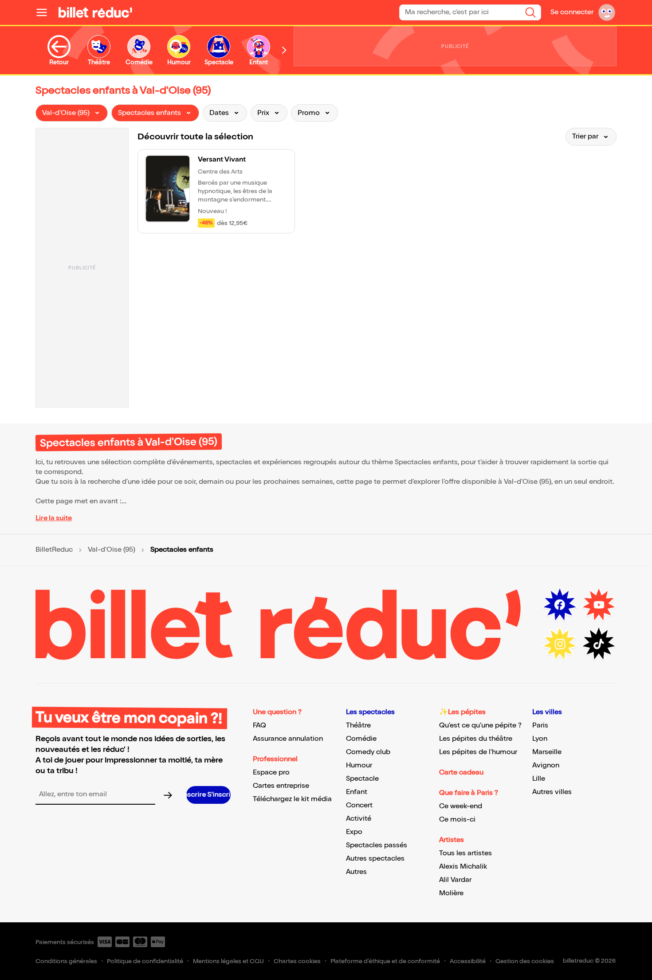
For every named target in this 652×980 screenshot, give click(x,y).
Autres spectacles (375, 858)
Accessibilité (468, 961)
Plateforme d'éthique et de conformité (385, 961)
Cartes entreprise (281, 786)
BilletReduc (54, 549)
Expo (354, 832)
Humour (359, 765)
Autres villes (552, 792)
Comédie (361, 739)
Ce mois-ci (457, 819)
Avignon (545, 765)
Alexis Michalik (463, 866)
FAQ (259, 725)
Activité (358, 818)
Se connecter (571, 12)
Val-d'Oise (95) (111, 549)
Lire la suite (53, 518)
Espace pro (271, 772)
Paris (540, 725)
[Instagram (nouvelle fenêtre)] (559, 644)
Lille (538, 779)
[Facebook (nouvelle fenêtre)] (559, 605)
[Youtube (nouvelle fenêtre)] (599, 605)
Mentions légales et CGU (228, 961)
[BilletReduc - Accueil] (95, 12)
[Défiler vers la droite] (284, 50)
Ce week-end (460, 806)
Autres (356, 872)
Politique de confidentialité (145, 961)
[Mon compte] (607, 12)
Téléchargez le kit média (292, 799)
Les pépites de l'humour (478, 752)
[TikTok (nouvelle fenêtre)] (599, 644)
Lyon (539, 739)
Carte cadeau (461, 772)
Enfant (356, 792)
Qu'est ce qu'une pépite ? (480, 725)
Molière (451, 893)
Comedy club (368, 752)
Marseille (547, 752)
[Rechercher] (530, 12)
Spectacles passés (376, 845)
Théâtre (358, 725)
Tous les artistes (465, 853)
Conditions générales (66, 961)
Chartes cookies (297, 961)
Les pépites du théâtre (475, 739)
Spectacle (362, 779)
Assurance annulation (288, 739)
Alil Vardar (455, 880)
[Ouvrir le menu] (45, 12)
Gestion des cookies (524, 961)
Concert (359, 805)
